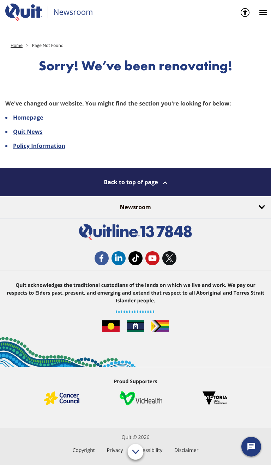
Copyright (83, 450)
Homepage (28, 117)
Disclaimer (186, 450)
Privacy (115, 450)
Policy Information (39, 146)
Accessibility (148, 450)
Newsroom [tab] (135, 207)
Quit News (27, 131)
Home (17, 45)
